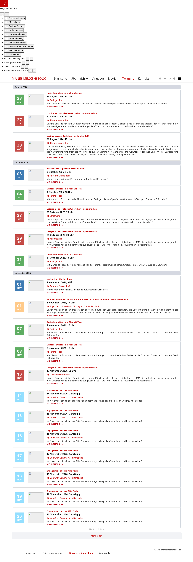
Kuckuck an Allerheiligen (59, 279)
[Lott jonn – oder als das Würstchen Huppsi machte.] (36, 121)
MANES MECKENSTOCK (29, 78)
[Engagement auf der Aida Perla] (36, 397)
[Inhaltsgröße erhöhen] (31, 59)
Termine (128, 78)
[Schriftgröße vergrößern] (27, 63)
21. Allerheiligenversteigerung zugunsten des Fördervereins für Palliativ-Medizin (87, 299)
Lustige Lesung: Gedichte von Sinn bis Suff (68, 136)
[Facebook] (160, 78)
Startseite (60, 78)
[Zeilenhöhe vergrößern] (26, 67)
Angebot (98, 78)
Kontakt (143, 78)
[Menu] (179, 78)
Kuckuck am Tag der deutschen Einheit (66, 168)
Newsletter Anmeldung (81, 553)
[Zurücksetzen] (2, 14)
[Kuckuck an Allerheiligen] (36, 285)
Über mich (78, 78)
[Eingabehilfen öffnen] (4, 3)
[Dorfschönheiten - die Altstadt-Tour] (36, 100)
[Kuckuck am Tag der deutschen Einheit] (36, 175)
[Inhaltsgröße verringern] (27, 59)
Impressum (31, 553)
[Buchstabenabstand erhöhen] (34, 70)
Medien (113, 78)
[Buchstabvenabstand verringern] (30, 70)
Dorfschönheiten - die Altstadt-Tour (64, 93)
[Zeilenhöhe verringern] (22, 67)
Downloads (104, 553)
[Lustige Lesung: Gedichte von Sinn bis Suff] (36, 146)
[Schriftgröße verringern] (23, 63)
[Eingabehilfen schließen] (7, 14)
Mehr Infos (53, 107)
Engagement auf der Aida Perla (62, 390)
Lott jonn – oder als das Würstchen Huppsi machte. (72, 113)
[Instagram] (170, 78)
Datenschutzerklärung (53, 553)
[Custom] (174, 78)
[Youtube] (165, 78)
